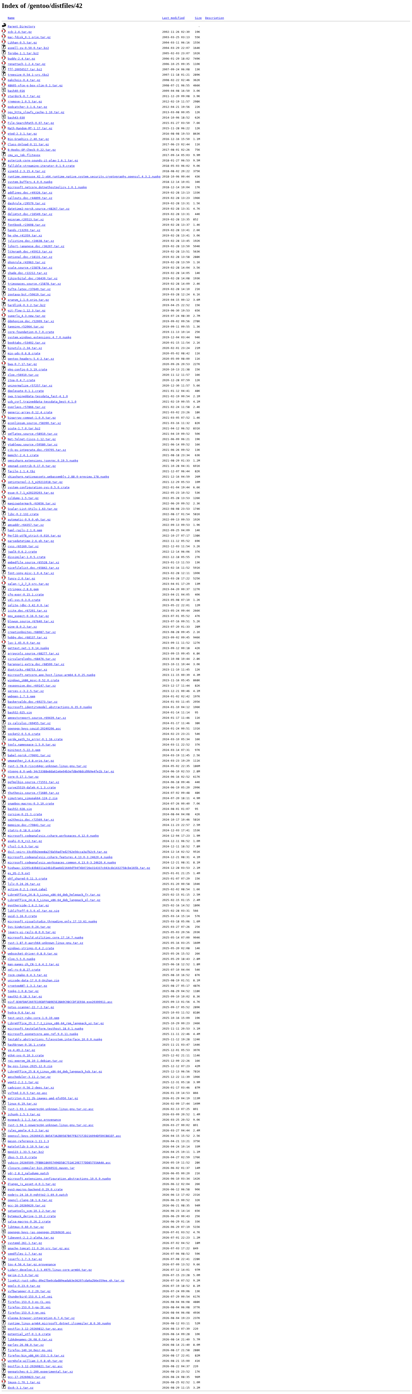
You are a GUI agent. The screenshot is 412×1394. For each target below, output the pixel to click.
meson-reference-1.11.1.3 (28, 1141)
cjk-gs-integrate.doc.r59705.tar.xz (37, 449)
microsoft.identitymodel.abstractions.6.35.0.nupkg (50, 707)
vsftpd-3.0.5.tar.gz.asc (27, 1093)
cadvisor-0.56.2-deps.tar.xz (31, 1087)
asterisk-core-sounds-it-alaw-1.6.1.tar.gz (43, 160)
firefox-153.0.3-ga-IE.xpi (29, 1307)
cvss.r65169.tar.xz (23, 546)
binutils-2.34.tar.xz (25, 348)
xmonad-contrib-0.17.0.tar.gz (32, 466)
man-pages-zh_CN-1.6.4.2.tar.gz (33, 964)
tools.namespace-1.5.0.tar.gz (32, 744)
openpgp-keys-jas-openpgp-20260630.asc (39, 1232)
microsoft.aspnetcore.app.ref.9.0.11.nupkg (43, 1034)
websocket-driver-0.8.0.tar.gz (33, 953)
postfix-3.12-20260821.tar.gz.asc (35, 1366)
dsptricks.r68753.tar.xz (27, 669)
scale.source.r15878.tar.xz (30, 267)
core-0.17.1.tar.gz (23, 776)
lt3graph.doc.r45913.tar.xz (30, 251)
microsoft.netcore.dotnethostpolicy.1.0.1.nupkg (47, 187)
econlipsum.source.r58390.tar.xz (34, 423)
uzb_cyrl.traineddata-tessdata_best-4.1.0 (42, 401)
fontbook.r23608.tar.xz (26, 224)
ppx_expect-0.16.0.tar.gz (28, 616)
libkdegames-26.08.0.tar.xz (30, 1339)
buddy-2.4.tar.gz (21, 58)
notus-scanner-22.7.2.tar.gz (31, 1007)
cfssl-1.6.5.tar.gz (23, 846)
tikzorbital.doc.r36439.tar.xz (33, 278)
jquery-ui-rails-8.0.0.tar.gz (32, 932)
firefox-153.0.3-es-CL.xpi (29, 1302)
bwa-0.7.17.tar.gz (22, 364)
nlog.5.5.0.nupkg (21, 959)
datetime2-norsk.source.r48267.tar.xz (39, 208)
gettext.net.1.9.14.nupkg (28, 648)
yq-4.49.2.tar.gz (21, 1050)
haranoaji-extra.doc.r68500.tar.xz (36, 664)
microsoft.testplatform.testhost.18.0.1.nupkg (45, 1028)
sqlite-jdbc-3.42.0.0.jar (28, 605)
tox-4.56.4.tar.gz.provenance (32, 1264)
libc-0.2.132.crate (23, 514)
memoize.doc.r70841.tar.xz (29, 825)
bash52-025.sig (20, 712)
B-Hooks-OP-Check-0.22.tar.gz (32, 149)
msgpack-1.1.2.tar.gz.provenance (34, 1119)
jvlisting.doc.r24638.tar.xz (31, 240)
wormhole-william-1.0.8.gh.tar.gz (35, 1360)
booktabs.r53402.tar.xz (26, 342)
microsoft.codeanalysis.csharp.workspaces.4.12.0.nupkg (53, 835)
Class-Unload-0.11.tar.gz (28, 144)
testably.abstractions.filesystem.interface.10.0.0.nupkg (55, 1039)
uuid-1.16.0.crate (22, 916)
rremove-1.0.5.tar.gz (25, 101)
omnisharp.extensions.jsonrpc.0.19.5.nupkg (43, 460)
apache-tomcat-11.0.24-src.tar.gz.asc (39, 1248)
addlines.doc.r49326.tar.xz (30, 192)
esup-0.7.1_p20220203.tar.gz (31, 492)
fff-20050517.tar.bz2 (25, 69)
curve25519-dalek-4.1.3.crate (32, 787)
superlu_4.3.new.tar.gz (26, 315)
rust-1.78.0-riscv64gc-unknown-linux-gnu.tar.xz (47, 766)
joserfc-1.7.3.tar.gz (25, 1259)
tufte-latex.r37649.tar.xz (29, 289)
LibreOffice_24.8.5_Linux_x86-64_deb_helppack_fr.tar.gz (54, 894)
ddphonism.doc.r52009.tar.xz (31, 321)
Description (214, 18)
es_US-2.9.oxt (19, 873)
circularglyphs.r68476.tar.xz (32, 658)
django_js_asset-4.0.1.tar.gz (32, 1184)
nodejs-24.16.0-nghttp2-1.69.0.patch (38, 1194)
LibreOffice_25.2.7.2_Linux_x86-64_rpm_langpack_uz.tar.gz (56, 1023)
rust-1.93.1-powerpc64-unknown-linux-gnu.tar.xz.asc (51, 1109)
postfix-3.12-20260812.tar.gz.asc (35, 1328)
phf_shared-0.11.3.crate (27, 878)
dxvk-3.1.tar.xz (20, 1387)
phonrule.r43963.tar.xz (26, 262)
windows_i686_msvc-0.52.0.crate (33, 680)
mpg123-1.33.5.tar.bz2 (26, 1151)
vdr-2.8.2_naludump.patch (28, 1173)
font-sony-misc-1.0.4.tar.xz (31, 573)
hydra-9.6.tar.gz (21, 1012)
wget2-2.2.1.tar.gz (23, 1082)
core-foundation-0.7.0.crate (31, 332)
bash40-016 (16, 90)
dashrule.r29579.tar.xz (26, 203)
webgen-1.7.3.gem (21, 696)
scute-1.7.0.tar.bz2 (24, 428)
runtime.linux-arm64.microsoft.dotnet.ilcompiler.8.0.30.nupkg (59, 1323)
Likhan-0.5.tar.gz (22, 42)
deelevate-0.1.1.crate (26, 390)
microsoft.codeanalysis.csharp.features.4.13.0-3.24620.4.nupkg (60, 857)
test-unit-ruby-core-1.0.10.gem (33, 1018)
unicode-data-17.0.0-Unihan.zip (33, 980)
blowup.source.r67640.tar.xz (31, 621)
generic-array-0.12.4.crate (30, 412)
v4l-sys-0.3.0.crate (24, 600)
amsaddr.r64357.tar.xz (26, 524)
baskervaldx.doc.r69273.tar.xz (33, 701)
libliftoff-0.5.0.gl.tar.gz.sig (33, 910)
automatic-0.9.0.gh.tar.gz (29, 519)
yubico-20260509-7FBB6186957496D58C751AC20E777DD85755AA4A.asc (59, 1162)
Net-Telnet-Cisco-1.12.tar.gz (32, 439)
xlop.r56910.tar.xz (23, 374)
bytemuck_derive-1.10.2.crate (32, 1216)
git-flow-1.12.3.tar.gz (26, 310)
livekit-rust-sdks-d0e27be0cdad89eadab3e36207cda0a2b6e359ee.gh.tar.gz (66, 1280)
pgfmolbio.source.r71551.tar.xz (33, 782)
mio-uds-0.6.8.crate (24, 353)
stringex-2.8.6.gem (23, 589)
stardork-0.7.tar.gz (24, 96)
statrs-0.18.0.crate (24, 830)
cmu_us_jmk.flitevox (24, 155)
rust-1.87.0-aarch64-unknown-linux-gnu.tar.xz (45, 942)
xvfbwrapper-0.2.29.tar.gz (29, 1291)
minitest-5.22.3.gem (24, 750)
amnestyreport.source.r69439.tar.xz (37, 717)
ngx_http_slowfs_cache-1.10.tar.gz (36, 112)
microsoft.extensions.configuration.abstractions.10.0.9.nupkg (59, 1178)
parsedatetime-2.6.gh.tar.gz (31, 541)
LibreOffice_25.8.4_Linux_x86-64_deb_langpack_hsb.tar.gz (55, 1071)
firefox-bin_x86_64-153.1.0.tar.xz (36, 1355)
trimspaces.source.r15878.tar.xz (34, 283)
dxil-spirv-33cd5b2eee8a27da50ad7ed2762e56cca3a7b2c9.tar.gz (57, 851)
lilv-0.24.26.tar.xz (24, 884)
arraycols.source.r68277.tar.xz (33, 653)
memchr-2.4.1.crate (23, 455)
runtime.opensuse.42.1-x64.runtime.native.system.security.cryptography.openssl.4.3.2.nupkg (84, 176)
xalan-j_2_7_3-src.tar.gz (28, 583)
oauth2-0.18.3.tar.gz (25, 996)
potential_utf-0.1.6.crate (29, 1334)
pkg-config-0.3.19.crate (27, 369)
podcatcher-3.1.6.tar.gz (27, 106)
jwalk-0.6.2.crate (22, 551)
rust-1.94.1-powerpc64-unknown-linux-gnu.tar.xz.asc (51, 1125)
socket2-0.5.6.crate (24, 733)
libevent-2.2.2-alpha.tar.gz (31, 1237)
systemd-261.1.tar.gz (25, 1243)
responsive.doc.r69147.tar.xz (32, 685)
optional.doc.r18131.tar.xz (30, 257)
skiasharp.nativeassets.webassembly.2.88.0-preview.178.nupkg (58, 476)
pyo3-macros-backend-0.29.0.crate (35, 1189)
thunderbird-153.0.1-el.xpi (30, 1296)
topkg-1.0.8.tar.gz (23, 991)
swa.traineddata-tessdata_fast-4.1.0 (38, 396)
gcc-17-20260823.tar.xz (26, 1377)
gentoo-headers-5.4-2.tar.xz (31, 358)
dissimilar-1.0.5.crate (26, 557)
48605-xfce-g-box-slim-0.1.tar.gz (35, 85)
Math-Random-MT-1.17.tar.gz (30, 128)
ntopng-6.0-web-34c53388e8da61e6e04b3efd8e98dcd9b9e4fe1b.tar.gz (61, 771)
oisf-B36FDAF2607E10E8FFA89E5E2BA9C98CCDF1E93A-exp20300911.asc (60, 1001)
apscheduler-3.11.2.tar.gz (29, 1076)
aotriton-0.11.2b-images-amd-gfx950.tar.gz (43, 1098)
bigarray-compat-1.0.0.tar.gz (32, 417)
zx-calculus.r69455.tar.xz (29, 723)
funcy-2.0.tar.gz (21, 578)
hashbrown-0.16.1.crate (26, 1044)
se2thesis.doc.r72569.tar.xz (31, 819)
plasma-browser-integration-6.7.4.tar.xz (41, 1318)
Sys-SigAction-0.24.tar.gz (29, 926)
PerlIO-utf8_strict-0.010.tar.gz (34, 535)
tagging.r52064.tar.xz (26, 326)
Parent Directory (21, 26)
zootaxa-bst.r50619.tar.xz (29, 294)
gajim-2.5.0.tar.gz (23, 1275)
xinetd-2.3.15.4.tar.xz (26, 171)
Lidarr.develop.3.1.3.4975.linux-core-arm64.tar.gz (50, 1269)
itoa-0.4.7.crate (21, 380)
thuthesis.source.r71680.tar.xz (33, 792)
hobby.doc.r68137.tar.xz (27, 637)
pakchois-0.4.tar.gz (24, 80)
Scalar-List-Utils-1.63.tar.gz (33, 508)
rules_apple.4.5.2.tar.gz (28, 1130)
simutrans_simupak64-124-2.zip (33, 798)
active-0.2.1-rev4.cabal (27, 889)
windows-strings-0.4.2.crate (31, 948)
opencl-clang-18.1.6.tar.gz (30, 1200)
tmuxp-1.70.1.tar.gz (24, 1382)
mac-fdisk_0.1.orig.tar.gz (29, 37)
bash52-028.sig (20, 809)
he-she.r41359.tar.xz (25, 235)
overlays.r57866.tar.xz (26, 407)
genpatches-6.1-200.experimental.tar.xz (40, 1371)
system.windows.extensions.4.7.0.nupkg (39, 337)
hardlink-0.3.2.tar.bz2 (26, 305)
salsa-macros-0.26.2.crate (29, 1221)
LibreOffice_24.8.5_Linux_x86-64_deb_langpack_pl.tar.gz (54, 900)
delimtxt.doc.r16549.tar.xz (30, 214)
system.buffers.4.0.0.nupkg (30, 181)
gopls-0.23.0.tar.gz (24, 1285)
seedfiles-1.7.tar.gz (25, 1253)
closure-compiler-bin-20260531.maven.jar (41, 1168)
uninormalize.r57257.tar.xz (30, 385)
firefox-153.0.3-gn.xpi (26, 1312)
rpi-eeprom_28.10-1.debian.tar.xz (35, 1060)
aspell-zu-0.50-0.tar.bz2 (28, 48)
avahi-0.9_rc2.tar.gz (25, 841)
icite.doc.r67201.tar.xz (27, 610)
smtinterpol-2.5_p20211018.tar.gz (35, 482)
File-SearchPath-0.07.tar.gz (31, 123)
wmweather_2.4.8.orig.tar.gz (31, 760)
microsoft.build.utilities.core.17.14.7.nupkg (45, 937)
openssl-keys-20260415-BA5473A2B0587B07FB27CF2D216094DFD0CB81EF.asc (64, 1135)
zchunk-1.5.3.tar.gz (24, 1114)
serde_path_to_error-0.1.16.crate (35, 739)
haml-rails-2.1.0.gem (25, 530)
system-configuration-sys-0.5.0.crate (39, 487)
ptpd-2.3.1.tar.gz (22, 133)
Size (198, 18)
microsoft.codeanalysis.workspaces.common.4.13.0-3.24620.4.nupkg (62, 862)
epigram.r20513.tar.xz (26, 219)
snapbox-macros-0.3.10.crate (31, 803)
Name (11, 18)
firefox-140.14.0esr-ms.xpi (30, 1350)
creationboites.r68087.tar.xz (32, 632)
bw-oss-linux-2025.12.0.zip (30, 1066)
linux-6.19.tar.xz (22, 1103)
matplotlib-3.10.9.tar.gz (28, 1146)
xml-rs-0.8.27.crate (24, 969)
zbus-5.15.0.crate (22, 1157)
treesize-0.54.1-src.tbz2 (28, 74)
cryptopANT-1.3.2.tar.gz (27, 985)
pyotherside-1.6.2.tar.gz (28, 905)
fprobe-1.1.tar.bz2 (23, 53)
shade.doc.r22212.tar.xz (27, 273)
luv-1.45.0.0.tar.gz (24, 642)
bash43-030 (16, 117)
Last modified (173, 18)
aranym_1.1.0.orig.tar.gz (28, 299)
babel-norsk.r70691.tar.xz (29, 755)
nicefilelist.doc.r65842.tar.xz (33, 567)
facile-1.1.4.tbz (21, 471)
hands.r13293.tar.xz (24, 230)
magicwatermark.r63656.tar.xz (32, 503)
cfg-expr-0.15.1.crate (26, 594)
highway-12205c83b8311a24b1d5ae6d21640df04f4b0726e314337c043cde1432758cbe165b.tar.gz (79, 867)
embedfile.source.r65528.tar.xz (33, 562)
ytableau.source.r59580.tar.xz (33, 444)
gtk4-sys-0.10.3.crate (26, 1055)
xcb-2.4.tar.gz (20, 31)
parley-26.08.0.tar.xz (26, 1344)
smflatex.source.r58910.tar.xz (33, 433)
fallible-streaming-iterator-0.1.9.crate (41, 165)
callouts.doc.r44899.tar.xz (30, 198)
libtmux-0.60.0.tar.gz (26, 1227)
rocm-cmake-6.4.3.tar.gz (27, 975)
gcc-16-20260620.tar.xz (26, 1205)
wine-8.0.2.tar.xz (22, 626)
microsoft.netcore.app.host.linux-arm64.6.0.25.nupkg (51, 675)
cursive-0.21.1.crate (25, 814)
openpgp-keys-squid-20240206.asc (34, 728)
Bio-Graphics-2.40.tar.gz (28, 139)
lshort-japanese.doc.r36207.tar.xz (36, 246)
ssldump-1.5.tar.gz (23, 498)
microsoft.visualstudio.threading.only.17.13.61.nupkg (52, 921)
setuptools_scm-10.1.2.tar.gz (32, 1210)
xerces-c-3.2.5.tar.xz (26, 691)
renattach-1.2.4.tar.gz (26, 64)
